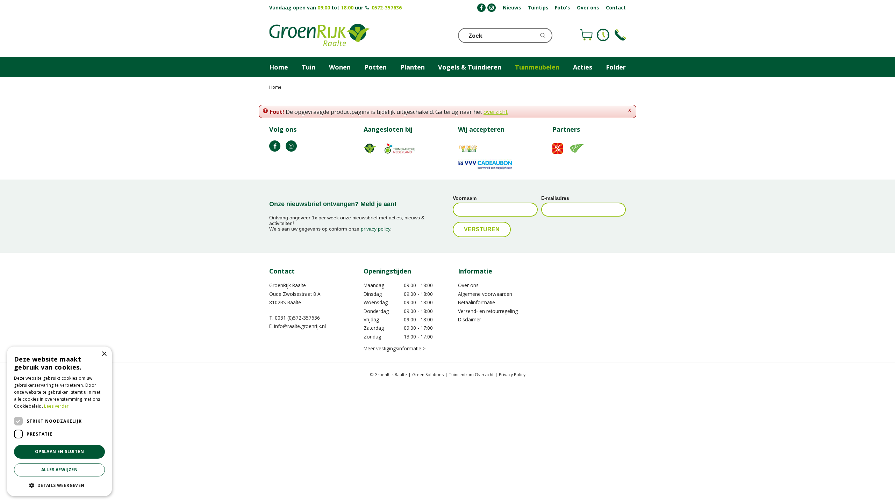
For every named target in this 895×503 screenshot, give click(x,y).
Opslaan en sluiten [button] (59, 451)
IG (291, 146)
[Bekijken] (586, 35)
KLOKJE (603, 35)
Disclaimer (469, 319)
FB (274, 146)
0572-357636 (387, 7)
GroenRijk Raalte (287, 285)
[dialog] (59, 421)
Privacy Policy (512, 375)
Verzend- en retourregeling (488, 311)
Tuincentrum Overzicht (471, 375)
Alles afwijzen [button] (59, 470)
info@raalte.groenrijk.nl (300, 326)
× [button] (104, 354)
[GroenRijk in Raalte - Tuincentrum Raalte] (319, 36)
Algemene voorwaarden (485, 294)
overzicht (496, 112)
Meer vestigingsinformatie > (394, 348)
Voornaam (465, 198)
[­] (481, 7)
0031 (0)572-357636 (297, 317)
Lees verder (56, 406)
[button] (59, 485)
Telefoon (620, 35)
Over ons (468, 285)
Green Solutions (428, 375)
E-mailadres (555, 198)
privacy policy (375, 229)
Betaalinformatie (476, 302)
